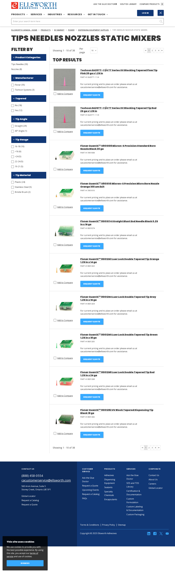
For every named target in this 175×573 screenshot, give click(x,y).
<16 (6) (18, 151)
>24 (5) (18, 156)
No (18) (18, 105)
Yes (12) (18, 110)
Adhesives (109, 475)
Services (37, 14)
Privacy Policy (108, 524)
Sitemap (122, 524)
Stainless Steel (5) (23, 187)
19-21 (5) (19, 166)
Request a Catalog (91, 494)
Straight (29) (21, 125)
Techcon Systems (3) (24, 89)
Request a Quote (90, 485)
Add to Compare (65, 93)
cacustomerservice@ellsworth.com (46, 480)
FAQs (84, 498)
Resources (75, 14)
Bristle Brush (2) (22, 192)
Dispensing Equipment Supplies (93, 30)
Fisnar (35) (20, 84)
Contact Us (154, 475)
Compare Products (151, 4)
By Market (59, 30)
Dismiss (25, 563)
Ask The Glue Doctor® (105, 4)
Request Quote (91, 95)
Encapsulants (110, 499)
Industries (55, 14)
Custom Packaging (135, 514)
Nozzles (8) (16, 69)
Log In (145, 13)
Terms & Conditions (89, 524)
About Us (153, 479)
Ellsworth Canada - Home (24, 30)
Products (18, 14)
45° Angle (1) (21, 130)
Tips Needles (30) (19, 64)
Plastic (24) (20, 182)
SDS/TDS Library (128, 4)
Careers (152, 483)
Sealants (108, 487)
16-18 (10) (19, 146)
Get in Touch (97, 14)
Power (71, 30)
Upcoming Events (90, 489)
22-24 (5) (19, 161)
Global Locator (156, 488)
